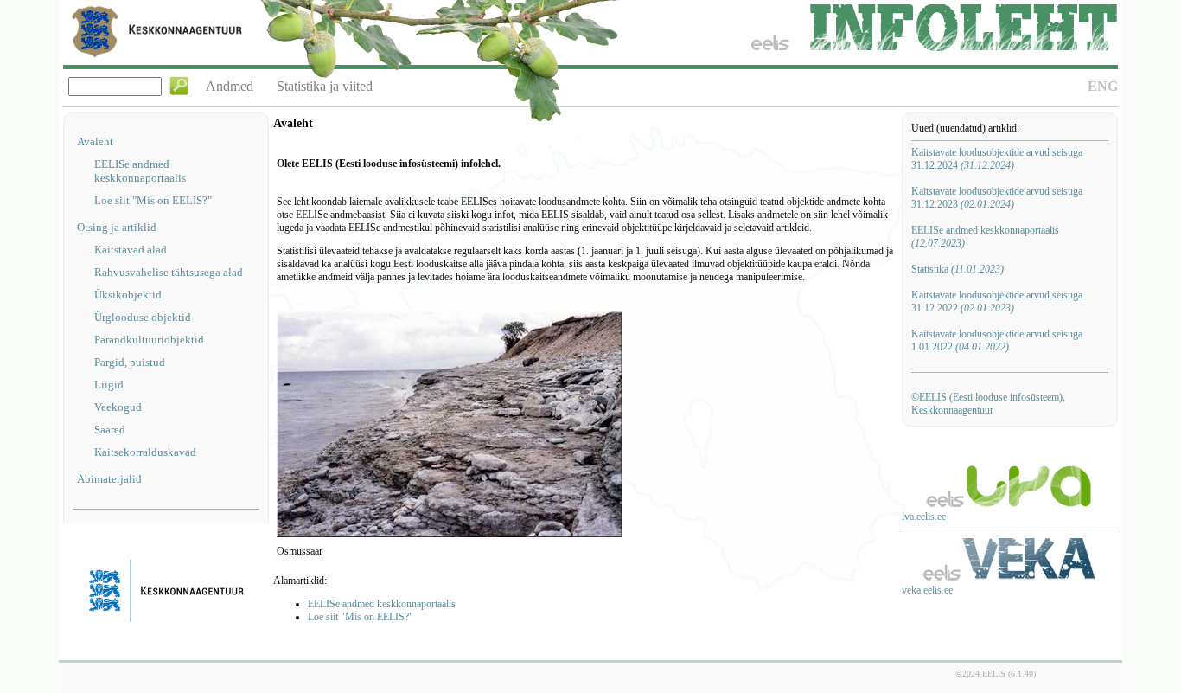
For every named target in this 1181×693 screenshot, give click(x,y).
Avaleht (95, 141)
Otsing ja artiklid (116, 227)
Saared (109, 429)
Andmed (229, 86)
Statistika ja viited (325, 86)
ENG (1103, 86)
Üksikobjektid (128, 294)
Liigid (109, 384)
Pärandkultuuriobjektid (149, 339)
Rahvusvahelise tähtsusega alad (168, 272)
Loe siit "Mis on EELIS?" (153, 200)
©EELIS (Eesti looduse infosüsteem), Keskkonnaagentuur (988, 403)
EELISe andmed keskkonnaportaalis (140, 170)
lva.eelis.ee (924, 516)
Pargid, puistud (129, 362)
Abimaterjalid (109, 478)
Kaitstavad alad (130, 249)
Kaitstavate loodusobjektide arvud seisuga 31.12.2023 (996, 197)
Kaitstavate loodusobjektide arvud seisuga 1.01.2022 (996, 340)
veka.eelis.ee (927, 590)
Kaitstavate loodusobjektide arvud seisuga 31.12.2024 (996, 158)
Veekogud (118, 407)
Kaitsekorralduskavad (145, 452)
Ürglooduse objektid (142, 317)
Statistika (957, 269)
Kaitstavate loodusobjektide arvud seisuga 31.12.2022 (996, 301)
